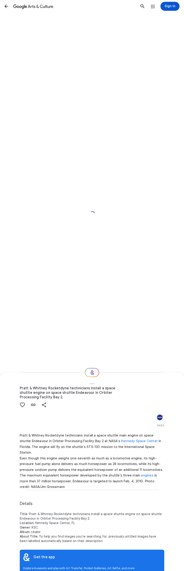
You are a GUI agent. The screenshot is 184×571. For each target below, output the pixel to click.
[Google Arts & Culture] (74, 6)
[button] (6, 6)
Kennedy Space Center (139, 441)
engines (147, 475)
